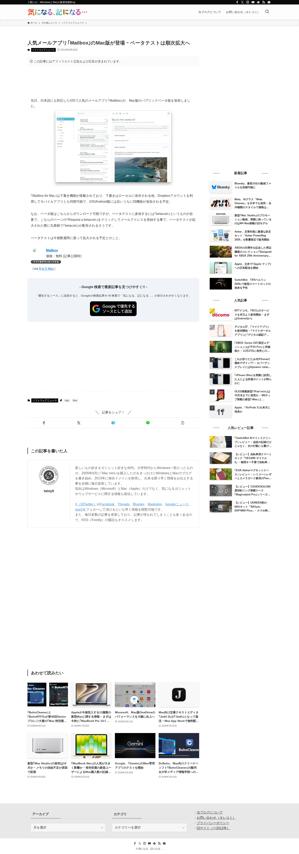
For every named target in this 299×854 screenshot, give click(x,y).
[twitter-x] (242, 2)
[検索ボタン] (267, 12)
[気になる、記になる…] (57, 12)
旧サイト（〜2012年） (213, 828)
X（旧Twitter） (86, 504)
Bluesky (138, 504)
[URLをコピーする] (182, 422)
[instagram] (247, 2)
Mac (75, 400)
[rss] (263, 2)
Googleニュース (177, 504)
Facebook (107, 504)
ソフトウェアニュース (43, 50)
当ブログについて (210, 812)
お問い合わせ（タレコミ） (216, 817)
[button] (43, 422)
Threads (124, 504)
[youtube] (253, 2)
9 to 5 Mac (46, 268)
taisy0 (49, 491)
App (67, 400)
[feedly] (258, 2)
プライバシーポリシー (213, 823)
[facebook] (237, 2)
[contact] (269, 2)
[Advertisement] (113, 82)
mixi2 (79, 509)
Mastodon (155, 504)
